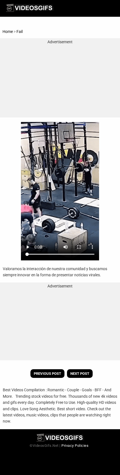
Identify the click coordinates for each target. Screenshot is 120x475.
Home (8, 31)
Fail (19, 31)
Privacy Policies (74, 445)
